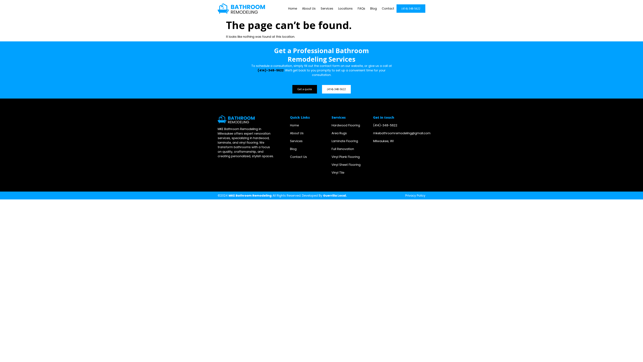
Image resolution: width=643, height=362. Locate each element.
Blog (373, 8)
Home (292, 8)
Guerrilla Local (334, 195)
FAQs (361, 8)
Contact (388, 8)
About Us (309, 8)
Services (327, 8)
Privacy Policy (415, 195)
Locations (345, 8)
